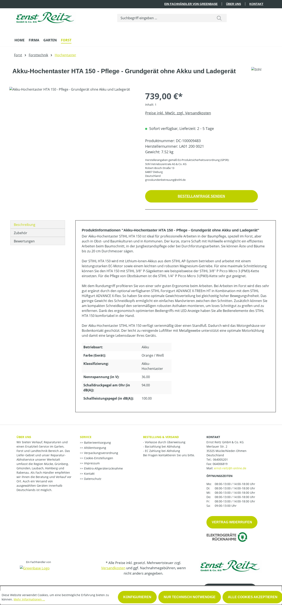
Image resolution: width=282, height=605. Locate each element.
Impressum (91, 463)
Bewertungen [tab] (24, 241)
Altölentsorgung (94, 448)
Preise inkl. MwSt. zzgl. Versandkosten (178, 112)
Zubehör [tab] (20, 233)
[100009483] (73, 131)
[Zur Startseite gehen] (45, 17)
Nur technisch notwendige (190, 597)
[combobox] (164, 18)
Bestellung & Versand (161, 437)
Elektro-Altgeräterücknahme (103, 468)
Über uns (233, 4)
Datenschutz (92, 479)
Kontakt (256, 4)
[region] (73, 131)
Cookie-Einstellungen (98, 458)
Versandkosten (113, 567)
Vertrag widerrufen (232, 522)
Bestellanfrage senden (201, 196)
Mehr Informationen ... (29, 599)
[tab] (37, 224)
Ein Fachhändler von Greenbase (191, 4)
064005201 (220, 459)
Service (85, 437)
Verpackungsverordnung (100, 453)
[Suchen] (219, 18)
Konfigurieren (137, 597)
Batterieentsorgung (97, 442)
